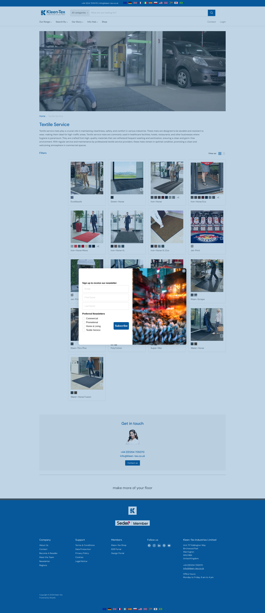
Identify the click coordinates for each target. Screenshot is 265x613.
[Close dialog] (183, 270)
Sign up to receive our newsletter (99, 283)
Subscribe (121, 326)
